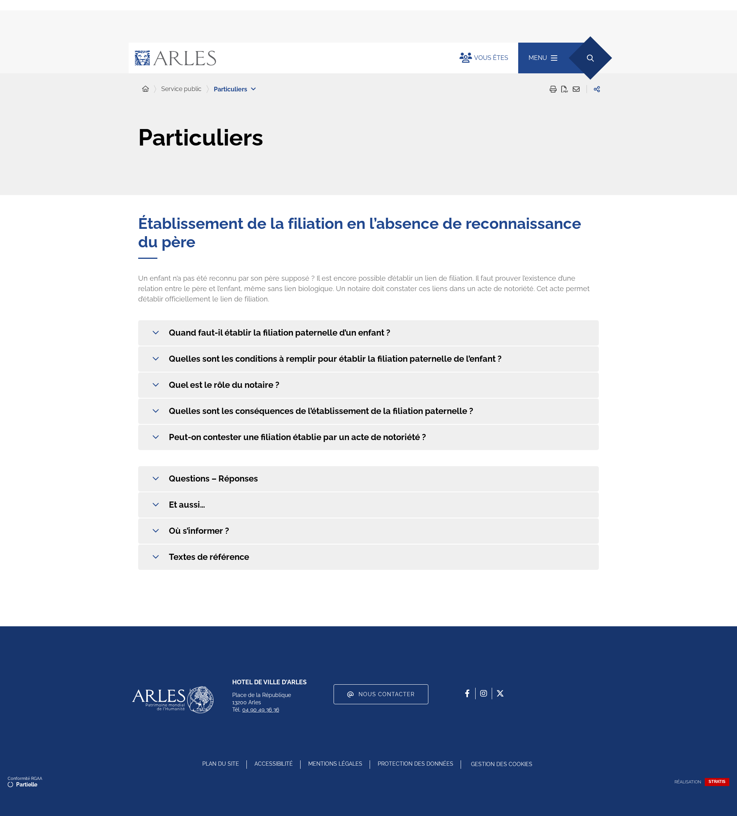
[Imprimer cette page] (553, 89)
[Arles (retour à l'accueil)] (286, 58)
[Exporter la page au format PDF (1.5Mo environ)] (564, 89)
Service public (181, 89)
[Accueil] (145, 89)
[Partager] (597, 89)
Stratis (717, 781)
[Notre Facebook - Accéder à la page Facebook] (467, 693)
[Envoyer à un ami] (576, 89)
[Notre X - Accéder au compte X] (500, 693)
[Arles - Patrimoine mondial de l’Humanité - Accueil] (173, 699)
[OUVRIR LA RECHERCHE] (590, 57)
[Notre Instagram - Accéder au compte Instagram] (483, 693)
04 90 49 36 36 (260, 710)
